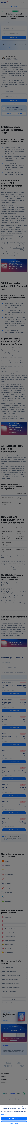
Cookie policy (23, 1113)
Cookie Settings (14, 1123)
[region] (14, 1115)
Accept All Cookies (14, 1118)
